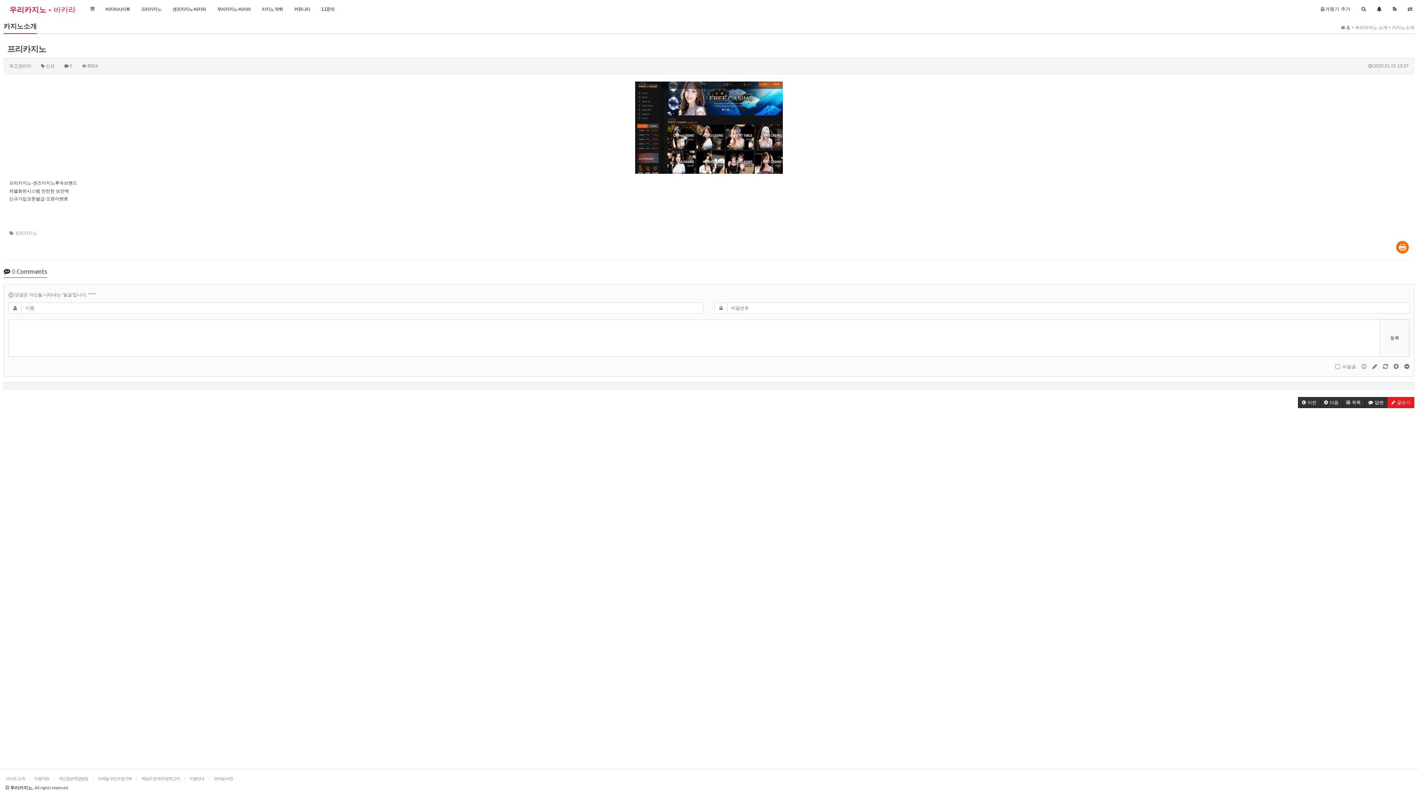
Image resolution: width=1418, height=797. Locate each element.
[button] (92, 9)
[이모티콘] (1365, 366)
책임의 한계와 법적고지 (160, 778)
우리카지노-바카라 (234, 9)
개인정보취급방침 (73, 778)
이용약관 (41, 778)
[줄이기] (1407, 366)
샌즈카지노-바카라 (189, 9)
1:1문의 (328, 9)
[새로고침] (1386, 366)
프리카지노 (151, 9)
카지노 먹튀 (272, 9)
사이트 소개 (15, 778)
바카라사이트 (118, 9)
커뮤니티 (302, 9)
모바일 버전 (223, 778)
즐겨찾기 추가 (1335, 9)
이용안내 (196, 778)
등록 (1394, 338)
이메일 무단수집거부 (115, 778)
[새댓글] (1375, 366)
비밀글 (1349, 366)
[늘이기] (1397, 366)
